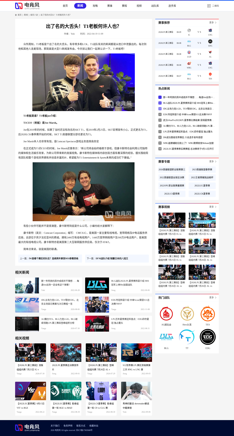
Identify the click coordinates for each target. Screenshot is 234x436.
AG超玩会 (166, 324)
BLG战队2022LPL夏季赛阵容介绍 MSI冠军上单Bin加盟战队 (189, 103)
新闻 (80, 5)
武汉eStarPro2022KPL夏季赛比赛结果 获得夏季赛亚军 (189, 120)
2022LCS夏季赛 (172, 194)
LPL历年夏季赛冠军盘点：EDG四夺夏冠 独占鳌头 (188, 131)
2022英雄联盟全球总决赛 (172, 177)
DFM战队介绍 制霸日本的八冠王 (112, 258)
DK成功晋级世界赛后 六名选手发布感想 (183, 137)
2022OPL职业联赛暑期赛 (172, 185)
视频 (139, 5)
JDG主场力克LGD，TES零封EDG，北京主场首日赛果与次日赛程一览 (189, 109)
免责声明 (68, 426)
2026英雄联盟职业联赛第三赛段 (172, 170)
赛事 (109, 5)
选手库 (172, 5)
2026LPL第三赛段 (165, 32)
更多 (211, 22)
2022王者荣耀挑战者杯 (202, 177)
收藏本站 (93, 426)
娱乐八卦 (34, 15)
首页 (65, 5)
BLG (166, 348)
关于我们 (55, 426)
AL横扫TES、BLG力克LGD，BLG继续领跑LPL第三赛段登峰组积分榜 (189, 126)
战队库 (155, 5)
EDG (208, 348)
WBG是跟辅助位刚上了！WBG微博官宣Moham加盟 (188, 143)
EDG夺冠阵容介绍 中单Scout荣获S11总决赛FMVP (187, 114)
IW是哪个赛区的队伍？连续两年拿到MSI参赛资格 (53, 258)
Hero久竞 (187, 324)
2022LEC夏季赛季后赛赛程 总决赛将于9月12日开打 (188, 149)
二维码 (215, 6)
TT (187, 348)
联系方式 (80, 426)
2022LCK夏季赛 (202, 194)
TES (208, 324)
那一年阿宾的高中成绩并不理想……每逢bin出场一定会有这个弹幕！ (189, 97)
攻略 (95, 5)
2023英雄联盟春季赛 (202, 169)
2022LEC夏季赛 (202, 185)
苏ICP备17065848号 (84, 430)
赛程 (124, 5)
